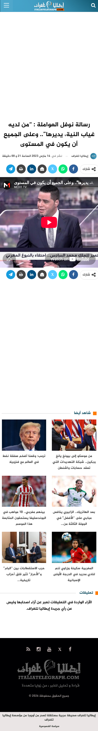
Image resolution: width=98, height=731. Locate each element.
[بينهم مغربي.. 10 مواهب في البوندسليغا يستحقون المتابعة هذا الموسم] (24, 491)
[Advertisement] (49, 64)
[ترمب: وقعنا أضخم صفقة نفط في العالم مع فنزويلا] (24, 435)
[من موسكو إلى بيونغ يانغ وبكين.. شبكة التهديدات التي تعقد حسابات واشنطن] (74, 435)
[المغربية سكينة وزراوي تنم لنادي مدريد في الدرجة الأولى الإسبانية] (74, 547)
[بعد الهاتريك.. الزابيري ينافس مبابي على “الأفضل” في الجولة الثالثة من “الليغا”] (74, 491)
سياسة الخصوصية (49, 726)
